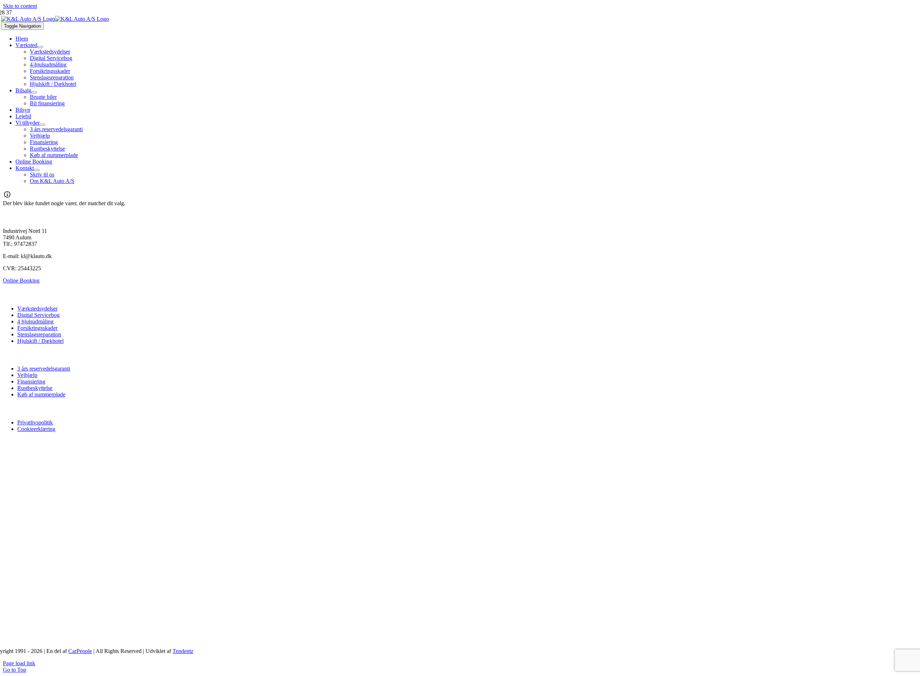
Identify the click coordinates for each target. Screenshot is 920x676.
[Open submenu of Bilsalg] (34, 92)
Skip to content (20, 6)
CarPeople (80, 651)
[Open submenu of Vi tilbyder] (42, 125)
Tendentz (182, 651)
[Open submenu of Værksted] (40, 47)
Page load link (19, 663)
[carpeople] (318, 616)
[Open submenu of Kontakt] (37, 170)
